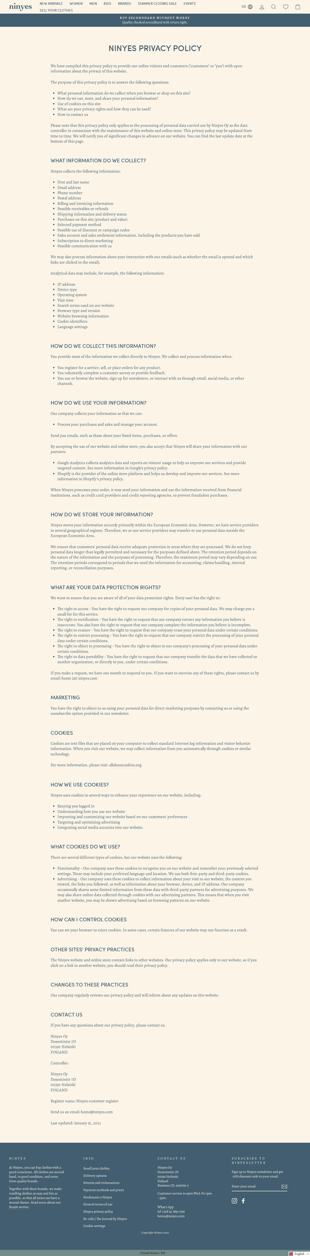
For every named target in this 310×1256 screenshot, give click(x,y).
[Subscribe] (284, 1186)
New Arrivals (51, 3)
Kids (107, 3)
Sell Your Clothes (56, 10)
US (249, 6)
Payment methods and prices (103, 1189)
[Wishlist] (285, 7)
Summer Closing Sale (157, 3)
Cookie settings (94, 1225)
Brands (124, 3)
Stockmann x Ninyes (97, 1197)
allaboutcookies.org (125, 765)
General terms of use (98, 1204)
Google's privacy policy (148, 468)
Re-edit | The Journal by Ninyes (105, 1218)
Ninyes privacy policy (98, 1211)
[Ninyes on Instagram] (234, 1201)
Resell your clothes (96, 1168)
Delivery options (95, 1175)
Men (93, 3)
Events (190, 3)
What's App (165, 1206)
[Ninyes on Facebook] (243, 1201)
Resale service (19, 1206)
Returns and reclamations (101, 1182)
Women (76, 3)
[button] (299, 1254)
